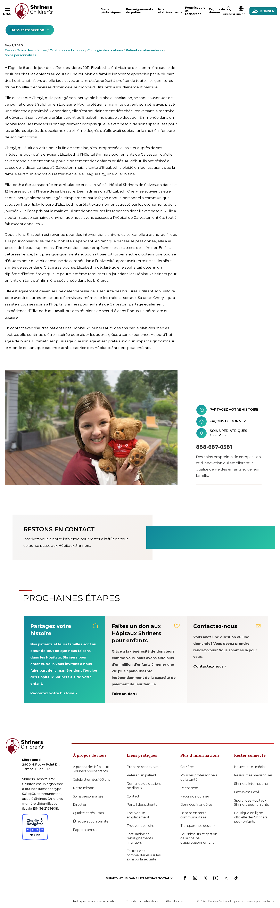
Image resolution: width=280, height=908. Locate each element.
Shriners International (251, 784)
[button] (229, 11)
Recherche (189, 788)
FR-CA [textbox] (241, 14)
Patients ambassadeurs (144, 50)
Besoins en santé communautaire (193, 815)
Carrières (187, 767)
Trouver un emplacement (138, 815)
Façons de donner (194, 796)
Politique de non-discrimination (95, 901)
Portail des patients (142, 805)
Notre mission (83, 788)
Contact (133, 796)
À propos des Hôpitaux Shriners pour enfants (91, 769)
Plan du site (174, 901)
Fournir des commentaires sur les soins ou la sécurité (143, 855)
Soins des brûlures (32, 50)
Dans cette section (27, 29)
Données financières (196, 805)
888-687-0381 (214, 447)
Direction (80, 805)
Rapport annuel (86, 830)
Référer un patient (142, 775)
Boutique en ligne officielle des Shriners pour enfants (250, 817)
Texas (9, 50)
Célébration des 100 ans (91, 780)
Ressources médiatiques (253, 775)
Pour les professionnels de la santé (198, 777)
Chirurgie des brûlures (105, 50)
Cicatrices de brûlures (67, 50)
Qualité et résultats (88, 813)
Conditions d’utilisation (142, 901)
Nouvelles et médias (250, 767)
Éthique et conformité (90, 821)
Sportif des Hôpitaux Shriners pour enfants (251, 803)
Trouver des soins (140, 826)
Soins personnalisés (20, 55)
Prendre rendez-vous (144, 767)
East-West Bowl (246, 792)
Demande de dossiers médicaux (143, 786)
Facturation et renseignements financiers (140, 838)
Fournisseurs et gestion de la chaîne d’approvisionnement (198, 838)
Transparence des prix (197, 826)
